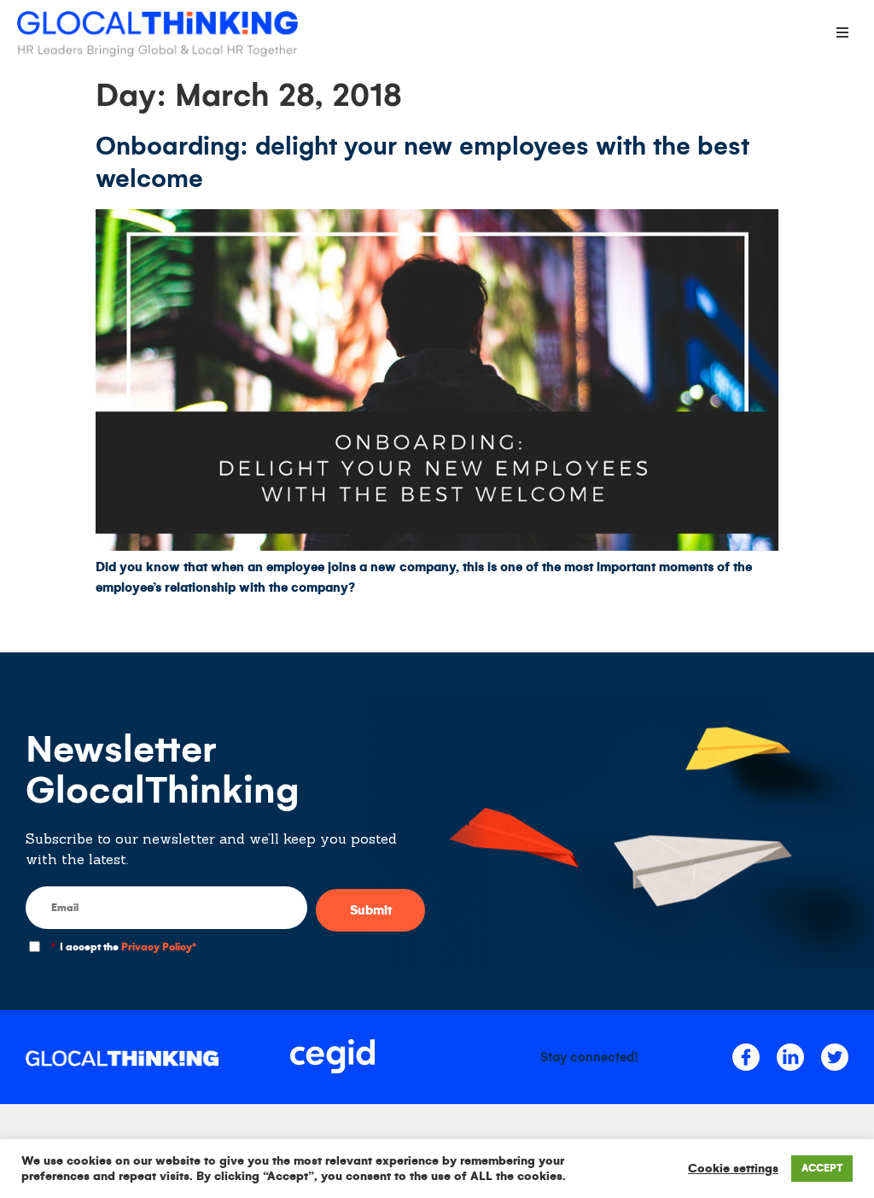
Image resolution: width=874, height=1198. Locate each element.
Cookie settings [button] (733, 1168)
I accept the (123, 947)
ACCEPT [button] (821, 1168)
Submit (371, 910)
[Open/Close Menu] (842, 32)
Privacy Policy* (158, 947)
